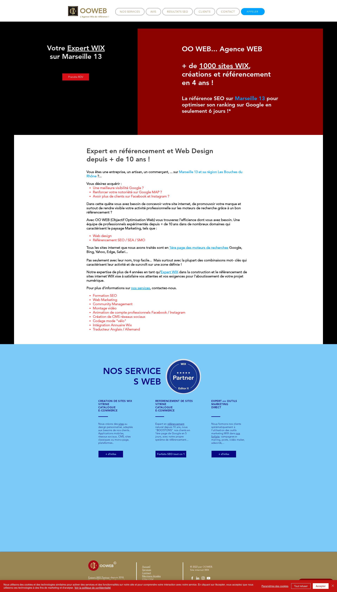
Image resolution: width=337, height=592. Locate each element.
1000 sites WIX (224, 65)
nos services (140, 288)
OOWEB (207, 566)
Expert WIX (86, 48)
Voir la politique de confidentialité (92, 587)
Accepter (321, 586)
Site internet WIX (199, 569)
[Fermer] (333, 586)
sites (121, 423)
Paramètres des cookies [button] (275, 586)
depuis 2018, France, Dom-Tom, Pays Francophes (108, 579)
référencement (175, 423)
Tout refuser (301, 586)
